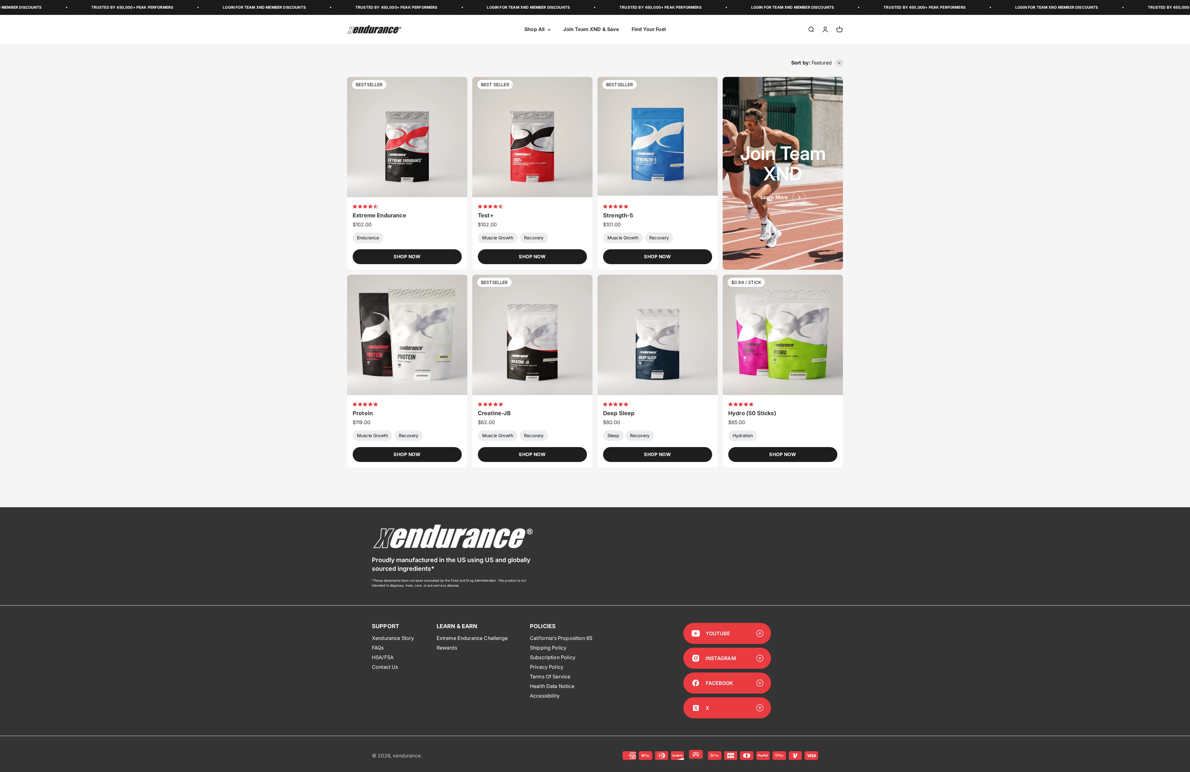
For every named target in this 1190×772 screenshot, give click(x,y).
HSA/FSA (383, 657)
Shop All (534, 29)
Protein (363, 413)
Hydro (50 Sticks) (752, 413)
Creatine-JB (494, 413)
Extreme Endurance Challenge (472, 638)
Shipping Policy (548, 648)
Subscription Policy (552, 657)
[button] (366, 206)
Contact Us (385, 667)
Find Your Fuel (649, 29)
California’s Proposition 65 (561, 638)
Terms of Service (550, 676)
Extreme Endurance (379, 215)
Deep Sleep (619, 413)
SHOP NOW (407, 257)
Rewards (447, 648)
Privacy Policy (546, 667)
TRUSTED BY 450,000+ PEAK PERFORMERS (47, 7)
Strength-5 (618, 215)
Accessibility (545, 696)
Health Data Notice (552, 686)
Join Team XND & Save (591, 29)
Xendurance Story (393, 638)
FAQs (378, 648)
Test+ (486, 215)
